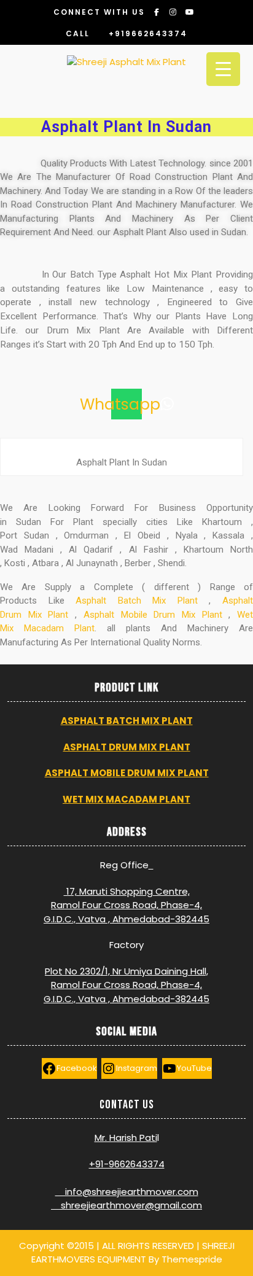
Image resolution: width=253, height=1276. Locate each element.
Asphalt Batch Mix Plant (137, 600)
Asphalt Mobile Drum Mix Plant (153, 614)
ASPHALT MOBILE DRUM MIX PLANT (127, 772)
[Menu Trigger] (223, 69)
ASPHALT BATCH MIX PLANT (127, 720)
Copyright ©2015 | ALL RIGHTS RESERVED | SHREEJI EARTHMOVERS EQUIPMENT (127, 1252)
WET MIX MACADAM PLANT (126, 799)
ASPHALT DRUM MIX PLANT (126, 747)
